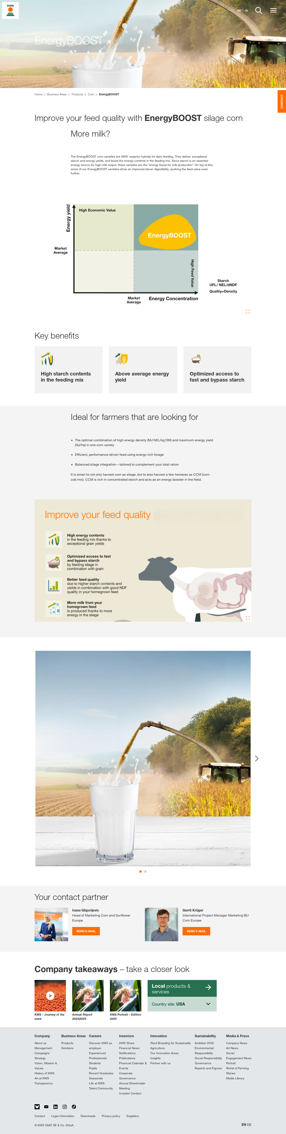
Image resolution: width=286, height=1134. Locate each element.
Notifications (127, 1053)
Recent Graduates (101, 1073)
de (246, 10)
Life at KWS (96, 1083)
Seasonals (96, 1078)
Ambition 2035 (204, 1043)
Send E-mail (86, 931)
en (239, 10)
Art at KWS (42, 1078)
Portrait (231, 1063)
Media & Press (237, 1036)
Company (42, 1036)
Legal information (62, 1116)
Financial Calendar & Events (133, 1065)
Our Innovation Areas (164, 1053)
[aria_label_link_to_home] (10, 10)
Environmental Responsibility (204, 1050)
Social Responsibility (208, 1058)
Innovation (158, 1036)
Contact (40, 1116)
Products (67, 1043)
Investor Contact (130, 1093)
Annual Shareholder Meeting (132, 1085)
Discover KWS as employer (100, 1045)
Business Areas (73, 1036)
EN (244, 1125)
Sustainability (205, 1036)
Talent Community (101, 1088)
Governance (203, 1063)
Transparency (44, 1083)
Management (43, 1048)
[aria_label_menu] (273, 10)
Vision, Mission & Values (46, 1065)
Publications (127, 1058)
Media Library (235, 1078)
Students (95, 1063)
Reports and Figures (208, 1068)
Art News (232, 1048)
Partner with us (160, 1063)
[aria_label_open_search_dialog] (259, 10)
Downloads (88, 1116)
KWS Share (126, 1043)
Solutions (67, 1048)
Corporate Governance (127, 1075)
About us (40, 1043)
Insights (155, 1058)
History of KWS (44, 1073)
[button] (50, 1000)
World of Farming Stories (237, 1070)
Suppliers (132, 1116)
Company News (236, 1043)
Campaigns (42, 1053)
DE (249, 1125)
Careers (95, 1036)
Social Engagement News (238, 1055)
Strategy (40, 1058)
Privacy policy (111, 1116)
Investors (126, 1036)
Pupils (93, 1068)
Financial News (129, 1048)
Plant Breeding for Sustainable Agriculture (170, 1045)
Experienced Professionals (98, 1055)
